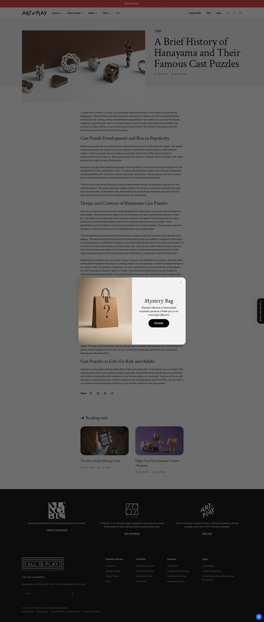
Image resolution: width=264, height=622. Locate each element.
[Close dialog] (181, 282)
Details (158, 323)
